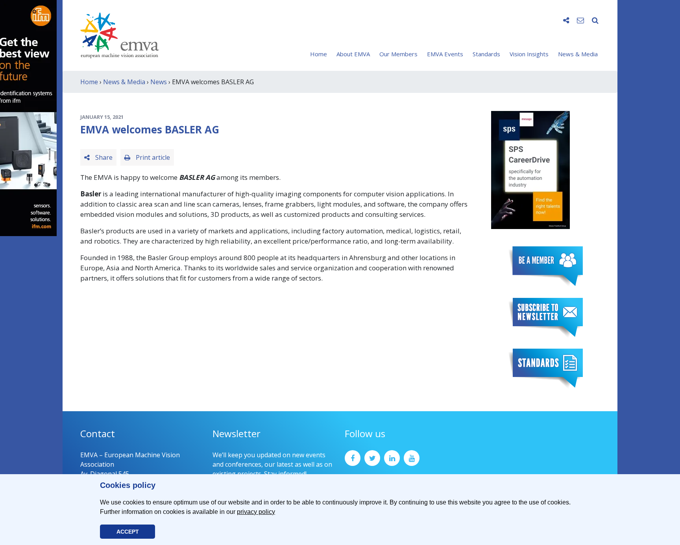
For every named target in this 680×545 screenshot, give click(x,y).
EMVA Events (445, 54)
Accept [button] (127, 531)
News (158, 82)
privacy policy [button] (256, 511)
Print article (152, 157)
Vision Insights (529, 54)
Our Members (398, 54)
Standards (486, 54)
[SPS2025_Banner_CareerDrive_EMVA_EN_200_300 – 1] (530, 169)
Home (318, 54)
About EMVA (353, 54)
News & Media (578, 54)
